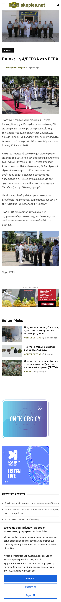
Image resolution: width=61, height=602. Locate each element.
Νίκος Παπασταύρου (15, 68)
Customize (30, 587)
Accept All (30, 578)
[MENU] (3, 5)
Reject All (30, 595)
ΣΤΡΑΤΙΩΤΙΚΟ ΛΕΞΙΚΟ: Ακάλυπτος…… (23, 519)
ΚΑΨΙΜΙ (7, 50)
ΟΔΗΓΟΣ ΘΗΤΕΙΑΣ (32, 338)
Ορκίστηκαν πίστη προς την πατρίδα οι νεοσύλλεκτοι (32, 503)
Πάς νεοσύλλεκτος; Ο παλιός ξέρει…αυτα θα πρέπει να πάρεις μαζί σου (41, 330)
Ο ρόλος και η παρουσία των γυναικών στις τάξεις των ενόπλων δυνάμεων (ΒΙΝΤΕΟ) (41, 364)
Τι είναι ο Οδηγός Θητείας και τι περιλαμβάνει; (39, 348)
